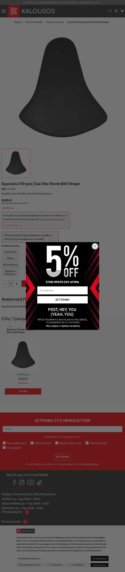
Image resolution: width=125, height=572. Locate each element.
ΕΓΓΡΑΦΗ (62, 299)
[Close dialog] (95, 246)
